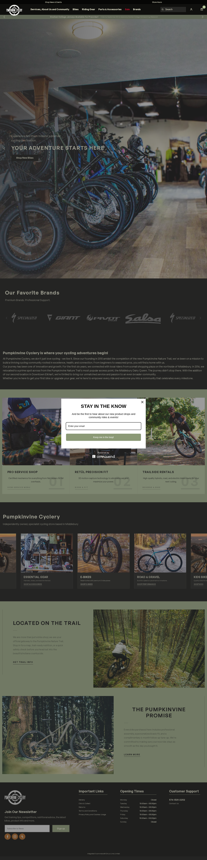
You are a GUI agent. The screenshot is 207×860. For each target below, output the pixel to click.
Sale (127, 9)
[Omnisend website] (103, 454)
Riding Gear (88, 9)
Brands (137, 9)
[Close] (142, 402)
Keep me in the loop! (103, 437)
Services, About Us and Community (49, 9)
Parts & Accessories (110, 9)
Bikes (76, 9)
